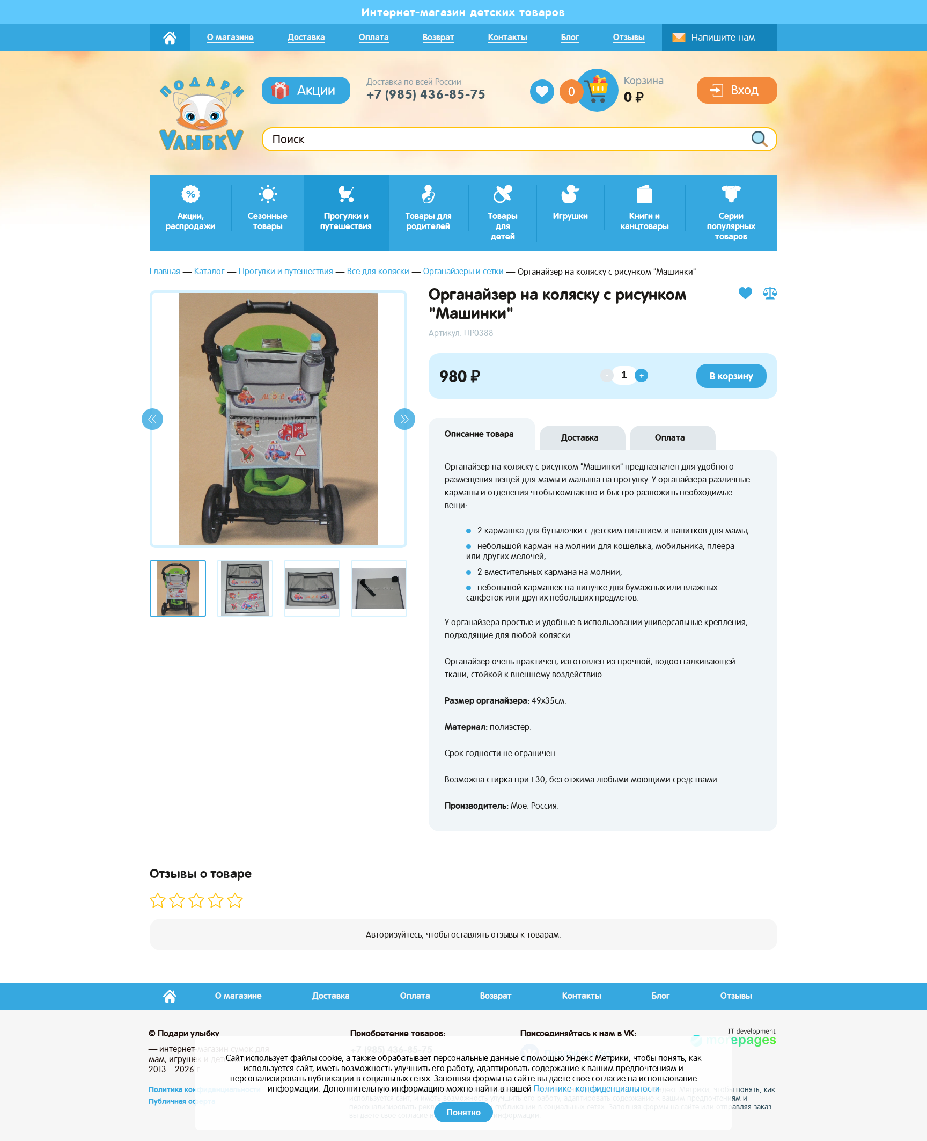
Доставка (580, 438)
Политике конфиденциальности (597, 1089)
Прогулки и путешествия (286, 271)
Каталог (209, 271)
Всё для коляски (378, 271)
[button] (152, 419)
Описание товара (479, 434)
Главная (165, 271)
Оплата (670, 438)
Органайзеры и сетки (463, 271)
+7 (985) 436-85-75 (425, 94)
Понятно (464, 1112)
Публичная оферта (182, 1101)
